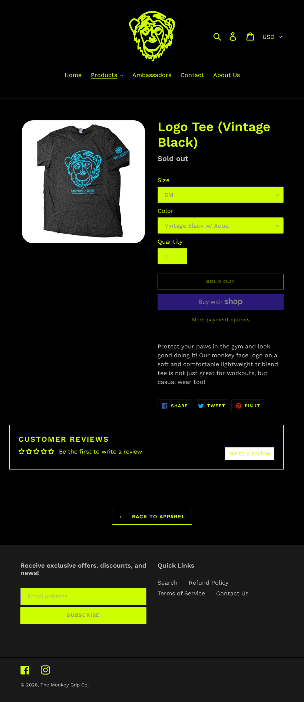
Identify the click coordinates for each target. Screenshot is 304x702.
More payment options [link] (221, 319)
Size (163, 180)
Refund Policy (208, 582)
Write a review (249, 453)
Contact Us (232, 593)
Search (168, 582)
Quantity (170, 241)
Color (166, 210)
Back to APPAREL (157, 516)
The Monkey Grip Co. (64, 685)
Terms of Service (181, 593)
